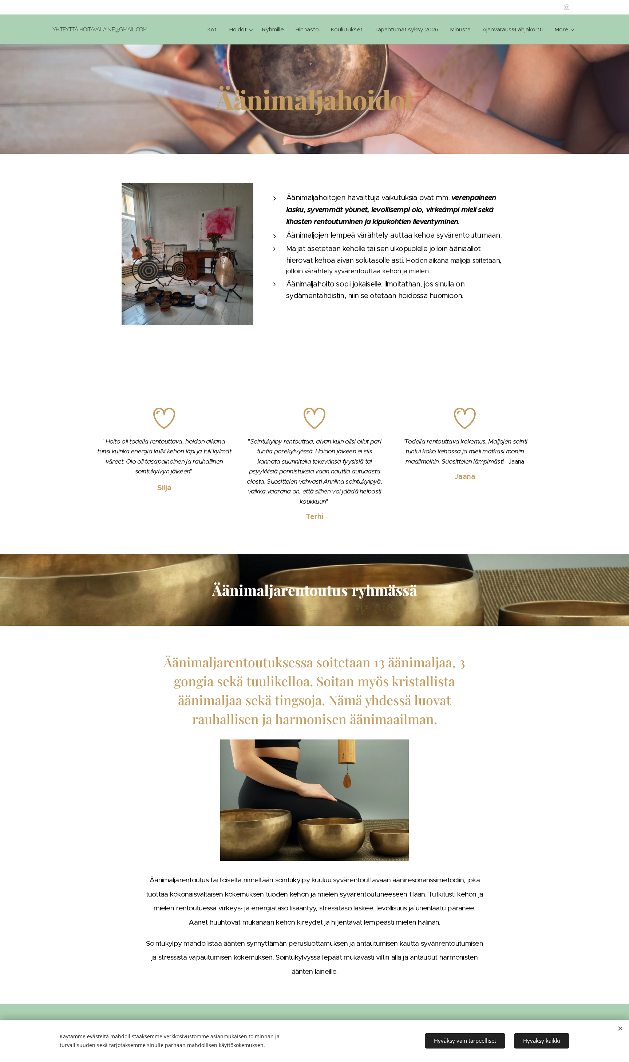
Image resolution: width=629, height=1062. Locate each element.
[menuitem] (214, 29)
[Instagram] (566, 7)
